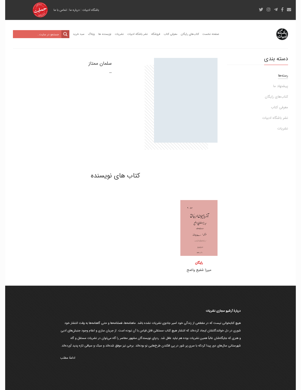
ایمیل (289, 9)
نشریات (282, 128)
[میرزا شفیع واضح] (199, 228)
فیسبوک (282, 9)
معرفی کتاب (279, 107)
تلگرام (276, 9)
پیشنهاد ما (280, 86)
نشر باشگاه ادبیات (275, 118)
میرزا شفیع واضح (199, 270)
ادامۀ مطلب (67, 357)
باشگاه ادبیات (90, 10)
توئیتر (261, 9)
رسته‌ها (283, 75)
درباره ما (74, 10)
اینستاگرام (268, 9)
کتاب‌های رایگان (276, 97)
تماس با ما (60, 10)
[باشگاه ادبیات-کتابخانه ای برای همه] (282, 34)
